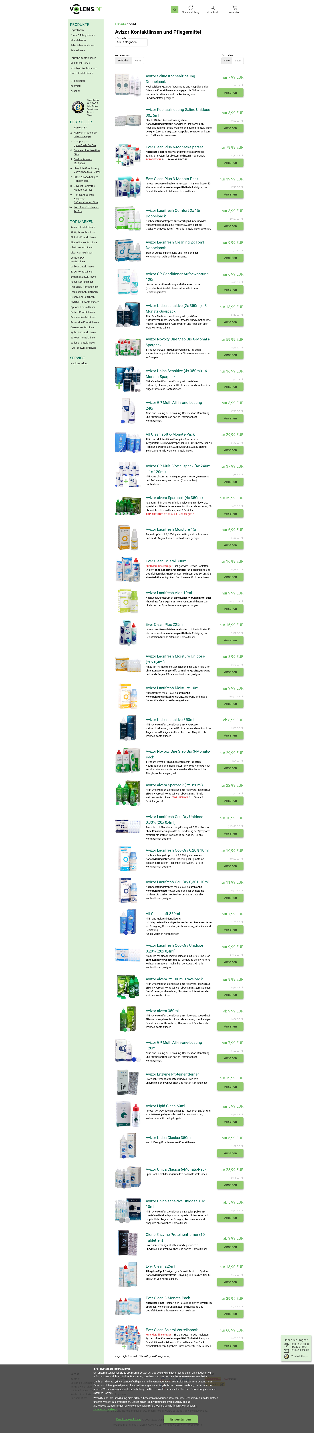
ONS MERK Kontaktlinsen (85, 302)
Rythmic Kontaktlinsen (83, 332)
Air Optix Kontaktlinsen (83, 232)
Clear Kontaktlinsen (81, 252)
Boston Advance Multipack (83, 161)
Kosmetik (76, 85)
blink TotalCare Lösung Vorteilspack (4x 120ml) (87, 170)
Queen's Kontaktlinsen (83, 327)
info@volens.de (300, 1349)
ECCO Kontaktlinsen (82, 271)
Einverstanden (180, 1419)
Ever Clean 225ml (160, 1266)
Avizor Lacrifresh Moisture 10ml (172, 688)
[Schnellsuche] (174, 9)
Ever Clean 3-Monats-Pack (168, 1298)
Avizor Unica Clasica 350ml (169, 1137)
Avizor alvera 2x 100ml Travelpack (174, 979)
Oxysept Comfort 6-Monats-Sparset (85, 187)
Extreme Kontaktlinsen (83, 276)
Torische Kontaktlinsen (83, 58)
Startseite (120, 23)
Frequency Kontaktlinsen (84, 286)
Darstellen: (122, 38)
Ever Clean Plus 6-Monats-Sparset (174, 147)
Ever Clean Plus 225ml (165, 624)
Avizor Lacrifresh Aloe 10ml (169, 593)
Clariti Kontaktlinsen (82, 247)
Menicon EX (80, 127)
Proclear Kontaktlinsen (83, 317)
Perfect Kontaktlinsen (83, 312)
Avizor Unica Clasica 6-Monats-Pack (176, 1169)
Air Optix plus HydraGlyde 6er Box (85, 143)
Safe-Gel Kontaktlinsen (83, 337)
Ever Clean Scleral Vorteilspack (172, 1330)
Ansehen (230, 92)
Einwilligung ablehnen (128, 1419)
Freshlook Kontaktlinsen (84, 291)
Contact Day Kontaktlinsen (78, 259)
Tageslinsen (77, 30)
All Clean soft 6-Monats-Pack (170, 434)
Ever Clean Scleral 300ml (166, 561)
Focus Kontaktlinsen (82, 281)
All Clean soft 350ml (163, 914)
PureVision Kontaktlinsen (85, 322)
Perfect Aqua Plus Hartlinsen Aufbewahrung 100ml (86, 198)
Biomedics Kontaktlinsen (84, 242)
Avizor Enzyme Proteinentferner (172, 1074)
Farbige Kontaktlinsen (85, 68)
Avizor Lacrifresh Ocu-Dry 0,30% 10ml (177, 882)
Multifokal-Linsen (80, 63)
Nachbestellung (79, 363)
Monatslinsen (78, 40)
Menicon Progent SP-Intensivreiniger (85, 134)
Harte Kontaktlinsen (82, 73)
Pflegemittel (79, 80)
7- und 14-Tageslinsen (83, 35)
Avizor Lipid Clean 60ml (165, 1106)
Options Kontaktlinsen (83, 307)
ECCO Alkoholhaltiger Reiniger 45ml (86, 179)
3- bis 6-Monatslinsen (82, 45)
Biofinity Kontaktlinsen (83, 237)
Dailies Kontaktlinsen (82, 266)
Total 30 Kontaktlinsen (83, 347)
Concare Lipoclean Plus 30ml (87, 152)
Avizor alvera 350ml (162, 1011)
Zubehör (75, 91)
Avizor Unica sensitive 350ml (170, 719)
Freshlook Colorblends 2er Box (86, 209)
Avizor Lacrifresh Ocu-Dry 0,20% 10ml (177, 850)
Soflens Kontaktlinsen (83, 342)
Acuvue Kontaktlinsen (83, 227)
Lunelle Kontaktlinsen (83, 297)
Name (137, 60)
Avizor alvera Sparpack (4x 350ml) (174, 498)
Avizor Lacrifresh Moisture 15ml (172, 529)
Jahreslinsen (78, 50)
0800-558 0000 (300, 1344)
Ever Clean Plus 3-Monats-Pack (172, 179)
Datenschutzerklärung (105, 1409)
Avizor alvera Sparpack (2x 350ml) (174, 785)
